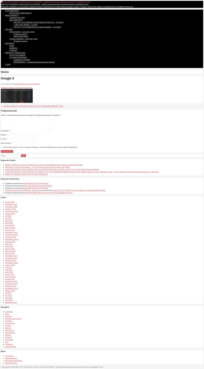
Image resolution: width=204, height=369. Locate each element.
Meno (4, 135)
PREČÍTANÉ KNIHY (21, 36)
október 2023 (10, 260)
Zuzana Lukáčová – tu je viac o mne (23, 39)
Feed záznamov (11, 358)
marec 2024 (9, 249)
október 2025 (10, 209)
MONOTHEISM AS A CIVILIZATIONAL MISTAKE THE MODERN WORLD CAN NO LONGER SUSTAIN (44, 165)
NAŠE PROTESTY (16, 20)
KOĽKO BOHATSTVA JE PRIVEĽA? (36, 183)
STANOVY (13, 50)
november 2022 (11, 284)
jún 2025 (8, 218)
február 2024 (10, 251)
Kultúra (8, 328)
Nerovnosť (9, 330)
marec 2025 (9, 225)
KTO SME (9, 29)
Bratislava (9, 311)
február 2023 (10, 277)
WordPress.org (11, 363)
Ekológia (8, 321)
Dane (7, 314)
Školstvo (8, 337)
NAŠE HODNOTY (11, 15)
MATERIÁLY (9, 43)
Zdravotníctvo (10, 347)
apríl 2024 (9, 246)
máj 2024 (8, 244)
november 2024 (11, 235)
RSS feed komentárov (13, 360)
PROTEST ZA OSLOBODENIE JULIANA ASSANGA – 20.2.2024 (37, 27)
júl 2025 (8, 216)
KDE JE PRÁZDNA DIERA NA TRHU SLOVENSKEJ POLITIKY (50, 193)
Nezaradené (10, 333)
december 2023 (11, 256)
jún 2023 (8, 267)
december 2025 (11, 204)
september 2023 (11, 263)
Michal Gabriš (19, 84)
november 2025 (11, 207)
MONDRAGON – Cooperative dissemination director (34, 62)
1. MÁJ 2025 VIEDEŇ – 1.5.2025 (25, 25)
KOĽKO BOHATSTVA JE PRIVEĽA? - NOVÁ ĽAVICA (24, 190)
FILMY (11, 46)
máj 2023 (8, 270)
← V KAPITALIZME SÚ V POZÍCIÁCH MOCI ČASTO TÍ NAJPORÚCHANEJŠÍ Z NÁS (32, 106)
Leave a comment (33, 84)
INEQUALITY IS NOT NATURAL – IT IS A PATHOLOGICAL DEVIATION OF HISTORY (37, 167)
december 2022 (11, 281)
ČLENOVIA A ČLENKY (22, 60)
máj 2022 (8, 298)
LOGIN (7, 64)
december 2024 (11, 232)
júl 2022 (8, 293)
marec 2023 (9, 274)
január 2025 (10, 230)
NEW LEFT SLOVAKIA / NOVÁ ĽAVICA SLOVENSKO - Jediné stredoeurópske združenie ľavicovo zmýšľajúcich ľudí (45, 4)
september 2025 (11, 211)
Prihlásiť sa (9, 356)
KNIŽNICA (13, 48)
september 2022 (11, 288)
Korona (8, 325)
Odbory (8, 335)
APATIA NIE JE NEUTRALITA (20, 13)
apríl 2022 (9, 300)
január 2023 (10, 279)
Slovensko (9, 340)
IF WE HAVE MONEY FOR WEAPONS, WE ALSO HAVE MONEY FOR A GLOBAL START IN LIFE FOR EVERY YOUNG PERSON (52, 169)
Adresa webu (6, 143)
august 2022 (10, 291)
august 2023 (10, 265)
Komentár (5, 131)
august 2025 (10, 214)
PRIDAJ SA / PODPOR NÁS (15, 53)
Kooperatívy (10, 323)
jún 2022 (8, 295)
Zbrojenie (9, 344)
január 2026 (10, 202)
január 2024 (10, 253)
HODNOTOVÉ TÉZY (17, 18)
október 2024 (10, 237)
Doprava (8, 316)
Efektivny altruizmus (13, 318)
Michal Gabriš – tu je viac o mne (21, 32)
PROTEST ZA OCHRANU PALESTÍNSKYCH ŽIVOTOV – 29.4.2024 (38, 22)
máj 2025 (8, 221)
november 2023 (11, 258)
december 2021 (11, 302)
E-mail (4, 139)
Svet (6, 342)
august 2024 (10, 242)
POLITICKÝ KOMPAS (17, 55)
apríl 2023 (9, 272)
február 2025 (10, 228)
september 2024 (11, 239)
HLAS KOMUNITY (12, 11)
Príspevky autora (20, 34)
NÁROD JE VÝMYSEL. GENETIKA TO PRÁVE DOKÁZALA (26, 174)
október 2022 (10, 286)
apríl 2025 (9, 223)
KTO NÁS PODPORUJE (18, 57)
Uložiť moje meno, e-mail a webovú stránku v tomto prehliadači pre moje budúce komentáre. (40, 147)
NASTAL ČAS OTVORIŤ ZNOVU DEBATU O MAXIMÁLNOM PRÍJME (80, 190)
